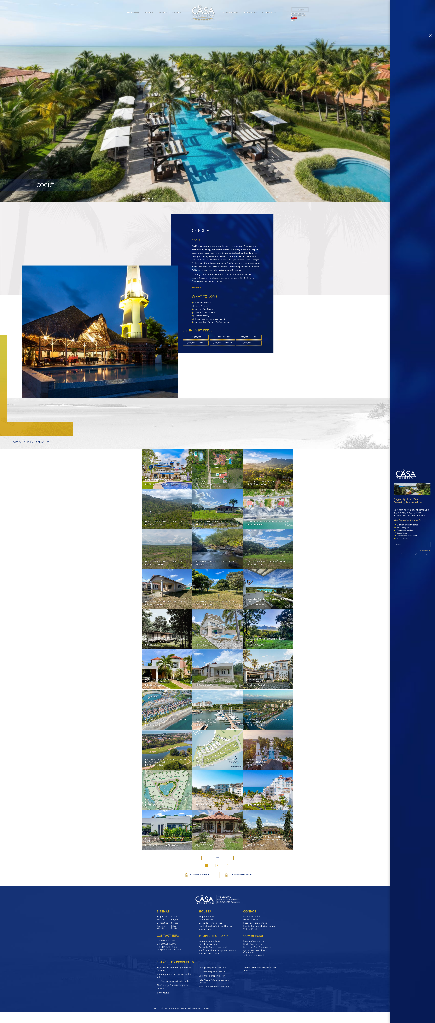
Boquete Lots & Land (209, 941)
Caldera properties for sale (213, 972)
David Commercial (253, 944)
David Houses (206, 920)
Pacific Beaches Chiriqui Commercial (255, 951)
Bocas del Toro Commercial (257, 947)
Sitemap (205, 1008)
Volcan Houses (206, 929)
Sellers (176, 13)
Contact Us (269, 13)
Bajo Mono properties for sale (214, 976)
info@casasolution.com (169, 950)
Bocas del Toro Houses (210, 923)
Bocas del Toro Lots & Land (213, 947)
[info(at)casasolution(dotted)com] (285, 13)
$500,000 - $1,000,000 (222, 343)
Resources (250, 13)
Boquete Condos (251, 917)
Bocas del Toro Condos (255, 923)
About (174, 917)
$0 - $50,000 (196, 337)
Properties (133, 13)
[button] (430, 35)
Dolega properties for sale (212, 968)
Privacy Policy (175, 927)
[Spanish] (295, 18)
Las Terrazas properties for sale (173, 981)
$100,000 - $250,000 (248, 337)
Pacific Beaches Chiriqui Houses (215, 926)
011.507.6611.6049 (298, 15)
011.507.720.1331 (298, 14)
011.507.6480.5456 (167, 947)
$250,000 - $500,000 (196, 343)
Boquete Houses (207, 917)
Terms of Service (161, 927)
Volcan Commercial (253, 956)
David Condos (250, 920)
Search (149, 13)
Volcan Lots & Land (209, 954)
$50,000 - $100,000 (222, 337)
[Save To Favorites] (189, 452)
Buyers (163, 13)
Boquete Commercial (254, 941)
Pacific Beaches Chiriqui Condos (260, 926)
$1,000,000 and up (249, 343)
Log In (300, 9)
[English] (292, 18)
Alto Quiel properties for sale (214, 987)
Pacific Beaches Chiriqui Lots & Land (218, 951)
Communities (230, 13)
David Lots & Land (208, 944)
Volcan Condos (251, 929)
